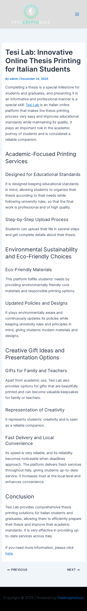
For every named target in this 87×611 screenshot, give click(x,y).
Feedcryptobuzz (70, 598)
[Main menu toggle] (77, 14)
